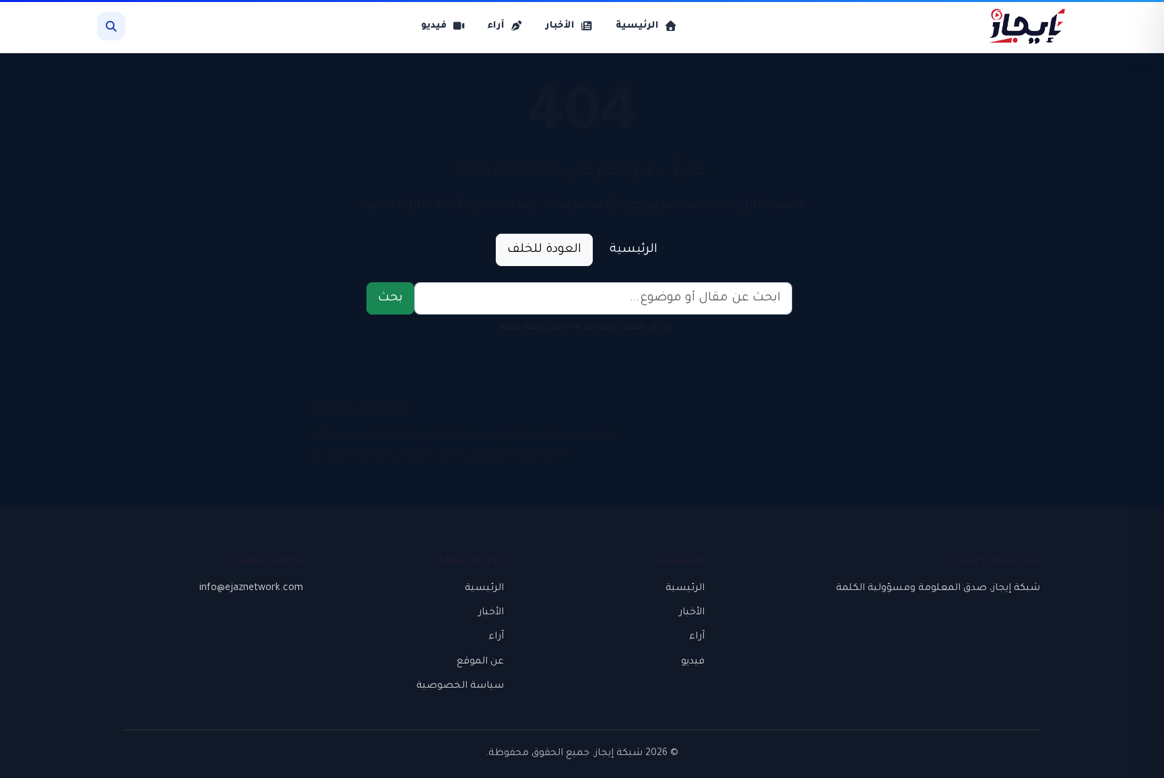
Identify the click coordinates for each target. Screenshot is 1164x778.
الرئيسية (633, 250)
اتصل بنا (330, 455)
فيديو (693, 662)
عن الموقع (480, 662)
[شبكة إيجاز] (1020, 26)
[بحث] (111, 26)
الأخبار (692, 613)
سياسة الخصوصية (460, 686)
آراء (697, 637)
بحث (390, 298)
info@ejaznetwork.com (251, 588)
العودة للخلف (544, 250)
